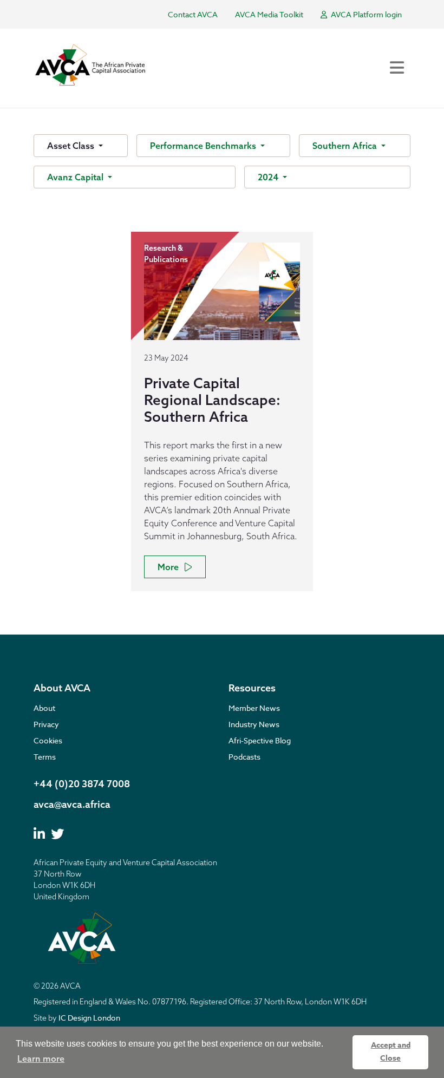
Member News (254, 708)
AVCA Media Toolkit (269, 14)
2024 (269, 177)
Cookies (48, 740)
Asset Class (71, 145)
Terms (45, 757)
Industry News (253, 724)
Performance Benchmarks (204, 145)
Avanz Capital (76, 177)
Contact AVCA (193, 14)
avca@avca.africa (72, 804)
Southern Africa (345, 145)
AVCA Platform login (365, 14)
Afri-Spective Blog (259, 740)
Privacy (46, 724)
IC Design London (89, 1017)
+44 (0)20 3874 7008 (82, 784)
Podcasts (244, 757)
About (44, 708)
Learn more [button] (40, 1058)
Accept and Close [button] (390, 1052)
